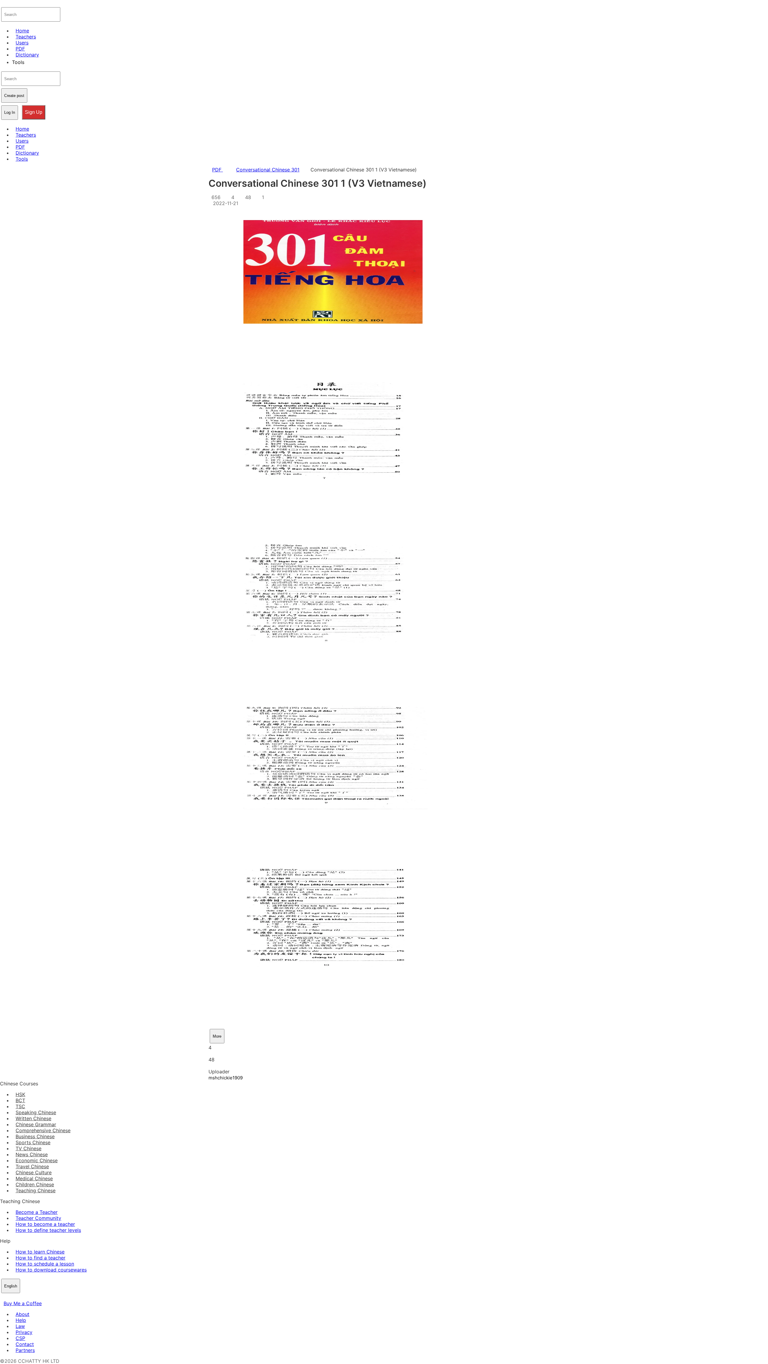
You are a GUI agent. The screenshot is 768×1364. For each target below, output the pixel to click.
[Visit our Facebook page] (3, 1297)
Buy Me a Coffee (23, 1303)
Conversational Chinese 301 (267, 170)
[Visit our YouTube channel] (25, 1297)
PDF (217, 170)
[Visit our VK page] (18, 1297)
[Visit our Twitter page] (10, 1297)
